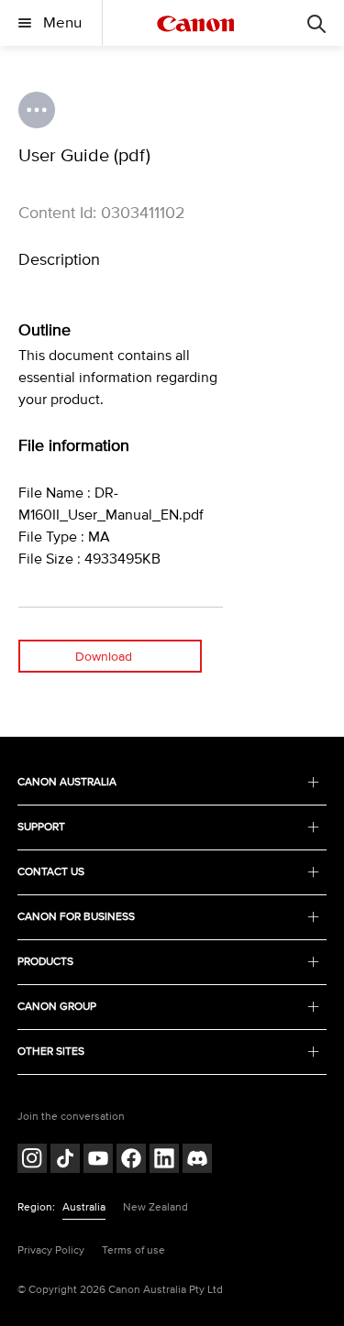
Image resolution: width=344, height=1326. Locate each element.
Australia (83, 1207)
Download (103, 656)
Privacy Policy (50, 1250)
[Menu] (316, 23)
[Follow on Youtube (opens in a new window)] (98, 1161)
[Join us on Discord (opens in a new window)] (197, 1161)
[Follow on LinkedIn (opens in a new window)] (164, 1161)
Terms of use (133, 1250)
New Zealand (155, 1207)
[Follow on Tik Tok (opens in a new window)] (65, 1161)
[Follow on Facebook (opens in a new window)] (131, 1161)
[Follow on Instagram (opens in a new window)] (32, 1161)
